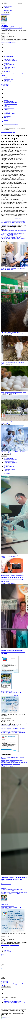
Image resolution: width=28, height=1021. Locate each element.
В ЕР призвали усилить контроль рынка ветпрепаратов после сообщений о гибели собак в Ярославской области (13, 732)
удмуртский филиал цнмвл (7, 223)
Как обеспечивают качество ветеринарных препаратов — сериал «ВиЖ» (11, 555)
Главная (6, 120)
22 (1, 38)
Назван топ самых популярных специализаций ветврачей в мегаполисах (13, 269)
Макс (16, 218)
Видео (5, 70)
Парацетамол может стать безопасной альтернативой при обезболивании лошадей (12, 333)
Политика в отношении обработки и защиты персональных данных (15, 1003)
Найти (19, 3)
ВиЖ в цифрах (7, 116)
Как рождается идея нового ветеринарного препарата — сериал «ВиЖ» (11, 760)
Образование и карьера (9, 67)
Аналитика (6, 68)
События (6, 117)
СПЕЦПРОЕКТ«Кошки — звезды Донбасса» (8, 582)
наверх (3, 954)
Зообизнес (6, 63)
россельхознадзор (20, 222)
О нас (5, 4)
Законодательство (8, 56)
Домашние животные (9, 61)
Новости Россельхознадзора (11, 124)
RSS (5, 999)
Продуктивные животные (10, 60)
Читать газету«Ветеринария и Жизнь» (7, 26)
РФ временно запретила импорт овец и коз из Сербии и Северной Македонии (12, 234)
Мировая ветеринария (9, 65)
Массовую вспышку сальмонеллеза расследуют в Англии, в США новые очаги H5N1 (13, 392)
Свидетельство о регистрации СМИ (13, 1001)
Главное (6, 100)
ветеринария (8, 221)
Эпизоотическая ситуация (10, 57)
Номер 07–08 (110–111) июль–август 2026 (11, 28)
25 (1, 940)
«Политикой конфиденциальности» (10, 42)
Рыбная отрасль (8, 106)
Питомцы (3, 557)
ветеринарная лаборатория (18, 221)
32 (1, 721)
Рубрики (6, 1)
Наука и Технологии (9, 64)
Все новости (7, 71)
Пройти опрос (18, 227)
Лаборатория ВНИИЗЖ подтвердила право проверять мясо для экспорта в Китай (12, 236)
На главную (3, 455)
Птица (5, 105)
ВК (20, 218)
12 (4, 38)
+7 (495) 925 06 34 (5, 981)
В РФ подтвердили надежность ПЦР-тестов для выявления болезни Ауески (13, 239)
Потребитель (7, 112)
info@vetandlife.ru (5, 14)
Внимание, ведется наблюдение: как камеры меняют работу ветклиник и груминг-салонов (14, 763)
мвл (14, 222)
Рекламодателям (8, 10)
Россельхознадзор (8, 6)
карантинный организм (7, 222)
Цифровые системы (9, 59)
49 (4, 940)
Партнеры (6, 7)
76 (4, 721)
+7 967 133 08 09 (5, 84)
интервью (3, 475)
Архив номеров (8, 8)
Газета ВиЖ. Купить (6, 29)
